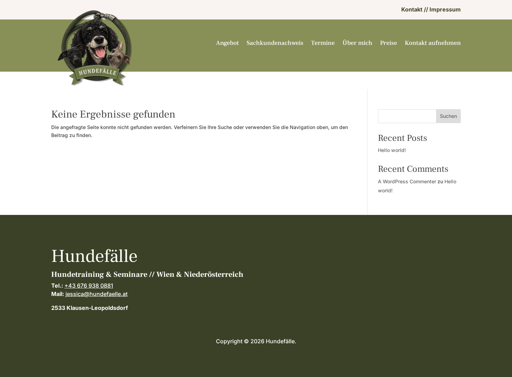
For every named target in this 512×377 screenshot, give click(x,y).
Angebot (227, 43)
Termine (323, 43)
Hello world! (392, 150)
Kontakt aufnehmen (433, 43)
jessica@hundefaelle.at (96, 293)
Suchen (448, 116)
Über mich (357, 43)
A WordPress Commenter (407, 181)
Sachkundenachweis (275, 43)
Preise (388, 43)
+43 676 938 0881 (88, 285)
